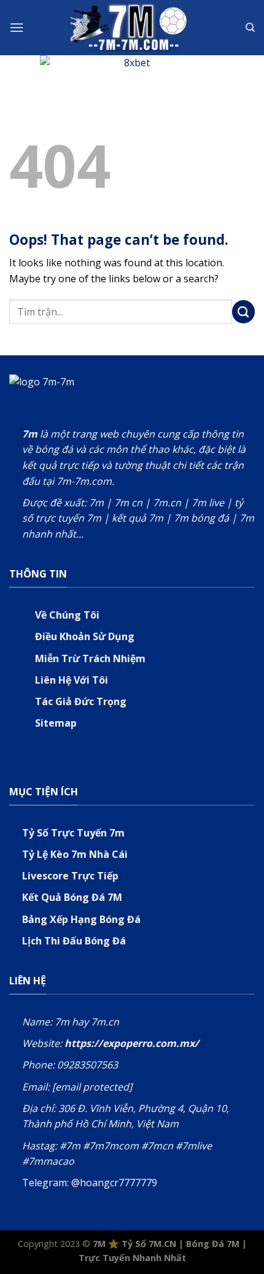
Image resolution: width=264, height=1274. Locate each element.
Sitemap (56, 723)
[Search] (250, 27)
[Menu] (16, 27)
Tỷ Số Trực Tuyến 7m (73, 833)
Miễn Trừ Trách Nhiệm (90, 658)
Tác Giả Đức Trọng (80, 701)
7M (99, 1243)
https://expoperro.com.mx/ (131, 1043)
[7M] (132, 27)
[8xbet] (132, 67)
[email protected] (92, 1087)
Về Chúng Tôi (67, 615)
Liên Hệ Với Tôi (71, 680)
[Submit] (243, 311)
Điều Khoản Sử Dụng (84, 636)
